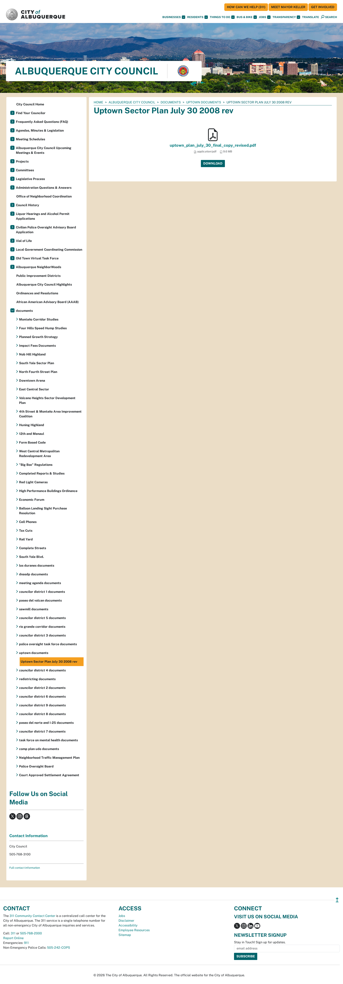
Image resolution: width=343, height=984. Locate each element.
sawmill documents (33, 609)
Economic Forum (31, 500)
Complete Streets (32, 548)
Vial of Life (24, 241)
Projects (22, 161)
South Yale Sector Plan (36, 363)
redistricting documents (37, 679)
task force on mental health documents (48, 740)
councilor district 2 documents (42, 688)
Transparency (284, 17)
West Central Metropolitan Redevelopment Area (39, 453)
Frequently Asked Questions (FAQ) (42, 122)
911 (26, 943)
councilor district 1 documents (42, 592)
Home (98, 102)
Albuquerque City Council (132, 102)
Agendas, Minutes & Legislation (40, 130)
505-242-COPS (58, 947)
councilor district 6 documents (42, 696)
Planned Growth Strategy (38, 337)
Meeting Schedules (30, 139)
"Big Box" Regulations (35, 465)
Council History (27, 205)
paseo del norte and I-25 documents (46, 723)
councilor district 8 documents (42, 714)
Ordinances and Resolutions (37, 293)
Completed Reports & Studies (42, 473)
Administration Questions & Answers (43, 188)
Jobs (262, 17)
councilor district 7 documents (42, 731)
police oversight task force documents (48, 644)
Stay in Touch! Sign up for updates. (260, 942)
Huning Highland (31, 425)
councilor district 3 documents (42, 635)
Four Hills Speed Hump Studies (43, 328)
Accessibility (128, 925)
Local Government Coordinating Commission (49, 249)
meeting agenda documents (40, 583)
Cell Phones (28, 522)
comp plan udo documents (39, 749)
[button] (310, 17)
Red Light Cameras (33, 482)
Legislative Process (30, 179)
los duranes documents (36, 565)
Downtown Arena (32, 380)
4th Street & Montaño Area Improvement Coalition (50, 414)
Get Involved (322, 7)
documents (171, 102)
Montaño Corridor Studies (38, 319)
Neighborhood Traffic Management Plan (49, 758)
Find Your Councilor (30, 113)
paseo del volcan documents (40, 600)
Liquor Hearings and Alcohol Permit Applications (42, 216)
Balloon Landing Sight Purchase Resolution (43, 510)
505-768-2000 (31, 933)
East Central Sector (34, 389)
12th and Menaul (31, 434)
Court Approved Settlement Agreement (49, 775)
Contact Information (28, 835)
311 (13, 933)
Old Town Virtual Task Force (37, 258)
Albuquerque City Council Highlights (44, 284)
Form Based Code (32, 442)
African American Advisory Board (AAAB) (47, 302)
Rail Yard (26, 539)
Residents (195, 17)
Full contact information (24, 867)
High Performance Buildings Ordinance (48, 491)
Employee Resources (134, 930)
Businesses (171, 17)
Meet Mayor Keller (288, 7)
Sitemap (125, 935)
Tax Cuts (25, 530)
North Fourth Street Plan (38, 372)
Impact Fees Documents (37, 346)
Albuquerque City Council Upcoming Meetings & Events (43, 150)
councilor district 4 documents (42, 670)
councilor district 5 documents (42, 618)
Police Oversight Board (36, 766)
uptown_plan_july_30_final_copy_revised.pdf (213, 145)
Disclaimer (126, 920)
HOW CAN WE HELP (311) (246, 7)
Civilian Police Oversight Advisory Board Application (46, 229)
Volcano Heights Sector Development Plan (47, 400)
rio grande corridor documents (42, 627)
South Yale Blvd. (31, 557)
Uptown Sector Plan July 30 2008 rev (49, 661)
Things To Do (220, 17)
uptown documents (203, 102)
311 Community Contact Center (32, 916)
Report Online (13, 938)
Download (213, 163)
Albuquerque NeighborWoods (38, 267)
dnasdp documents (33, 574)
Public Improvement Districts (38, 276)
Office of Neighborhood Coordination (44, 196)
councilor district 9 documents (42, 705)
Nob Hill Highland (32, 354)
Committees (25, 170)
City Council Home (30, 104)
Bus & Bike (244, 17)
